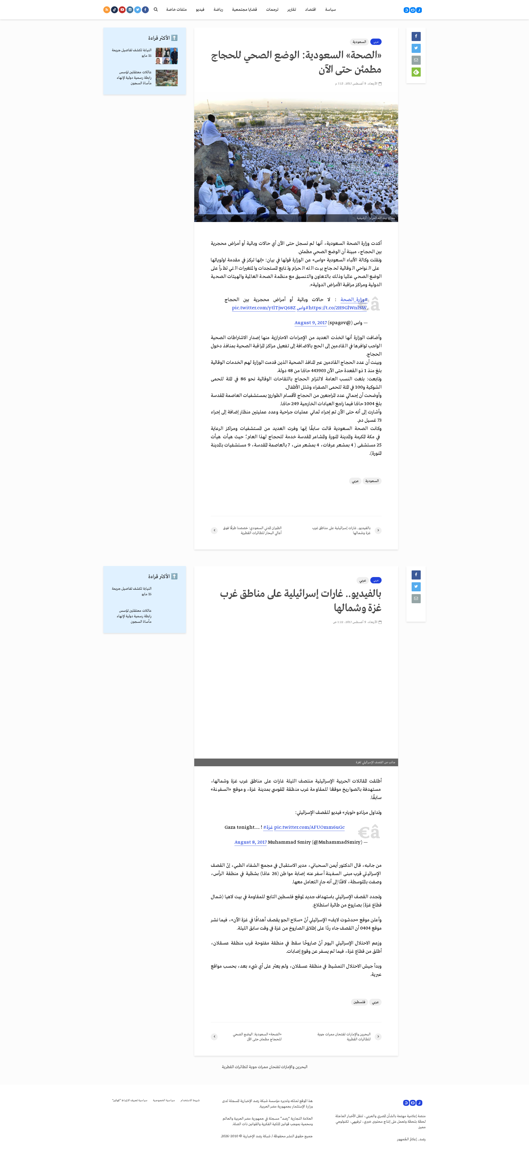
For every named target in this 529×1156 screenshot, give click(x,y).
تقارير (291, 9)
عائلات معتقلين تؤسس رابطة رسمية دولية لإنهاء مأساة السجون (134, 78)
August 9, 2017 (311, 323)
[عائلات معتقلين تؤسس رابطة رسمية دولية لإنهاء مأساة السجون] (167, 77)
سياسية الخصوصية (164, 1100)
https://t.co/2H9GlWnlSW (338, 308)
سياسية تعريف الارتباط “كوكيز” (129, 1100)
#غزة (268, 827)
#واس (303, 308)
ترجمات (272, 9)
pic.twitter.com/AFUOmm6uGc (309, 827)
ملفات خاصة (176, 9)
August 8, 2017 (250, 842)
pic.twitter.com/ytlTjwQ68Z (264, 308)
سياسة (330, 9)
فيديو (200, 9)
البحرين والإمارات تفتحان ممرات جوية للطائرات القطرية (264, 1067)
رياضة (218, 9)
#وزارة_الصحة (354, 300)
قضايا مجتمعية (244, 9)
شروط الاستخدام (190, 1100)
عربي (376, 42)
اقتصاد (310, 9)
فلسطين (359, 1002)
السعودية (359, 42)
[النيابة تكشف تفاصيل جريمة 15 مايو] (167, 55)
